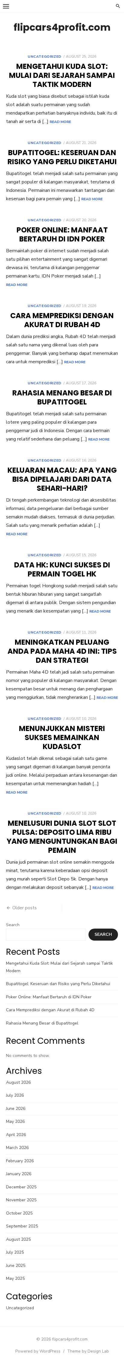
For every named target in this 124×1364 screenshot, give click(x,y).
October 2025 (19, 1213)
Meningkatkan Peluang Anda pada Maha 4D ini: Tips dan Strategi (62, 651)
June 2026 (15, 1108)
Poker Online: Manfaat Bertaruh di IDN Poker (62, 234)
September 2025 (22, 1226)
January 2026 (18, 1174)
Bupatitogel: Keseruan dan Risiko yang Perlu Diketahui (62, 157)
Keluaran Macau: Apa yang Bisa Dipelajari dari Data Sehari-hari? (62, 479)
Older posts (24, 908)
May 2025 (15, 1278)
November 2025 (21, 1200)
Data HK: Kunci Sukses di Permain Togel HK (62, 569)
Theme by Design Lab (88, 1351)
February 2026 (20, 1161)
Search (13, 925)
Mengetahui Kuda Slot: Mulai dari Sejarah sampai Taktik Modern (62, 75)
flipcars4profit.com (62, 27)
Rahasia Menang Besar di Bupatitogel (62, 397)
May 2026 (15, 1121)
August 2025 (18, 1239)
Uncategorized (44, 56)
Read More (60, 121)
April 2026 (16, 1135)
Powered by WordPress (37, 1351)
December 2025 (21, 1187)
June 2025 (15, 1265)
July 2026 (15, 1095)
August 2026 (18, 1082)
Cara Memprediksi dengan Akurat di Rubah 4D (62, 320)
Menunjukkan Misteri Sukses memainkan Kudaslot (62, 737)
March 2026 (17, 1147)
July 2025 (15, 1252)
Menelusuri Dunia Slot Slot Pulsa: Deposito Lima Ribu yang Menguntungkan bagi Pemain (62, 836)
